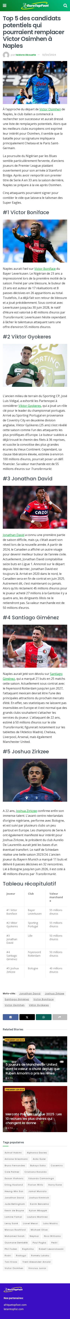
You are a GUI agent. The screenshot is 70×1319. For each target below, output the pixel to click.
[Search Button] (65, 5)
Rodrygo (21, 1255)
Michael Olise (39, 1229)
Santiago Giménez (17, 999)
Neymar (34, 1236)
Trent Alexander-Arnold (36, 1261)
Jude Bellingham (15, 1204)
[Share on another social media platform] (59, 1017)
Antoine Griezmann (16, 1159)
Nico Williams (52, 1236)
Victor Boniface (45, 269)
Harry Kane (55, 1184)
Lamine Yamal (13, 1216)
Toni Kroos (11, 1261)
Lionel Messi (30, 1223)
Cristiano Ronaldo (35, 1171)
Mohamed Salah (15, 1236)
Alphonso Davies (37, 1152)
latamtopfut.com (14, 1309)
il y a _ (11, 1078)
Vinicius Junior (37, 1268)
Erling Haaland (14, 1184)
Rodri (8, 1255)
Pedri (54, 1242)
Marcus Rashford (15, 1229)
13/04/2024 (49, 55)
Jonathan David (13, 535)
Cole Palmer (12, 1171)
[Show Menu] (4, 5)
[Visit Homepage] (35, 5)
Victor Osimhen (50, 109)
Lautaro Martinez (37, 1216)
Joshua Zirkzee (26, 811)
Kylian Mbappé (38, 1210)
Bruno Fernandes (15, 1165)
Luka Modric (50, 1223)
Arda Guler (39, 1159)
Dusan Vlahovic (14, 1178)
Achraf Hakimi (13, 1152)
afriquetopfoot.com (15, 1304)
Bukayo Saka (38, 1165)
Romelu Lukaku (40, 1255)
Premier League (15, 1039)
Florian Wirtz (35, 1184)
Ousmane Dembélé (16, 1242)
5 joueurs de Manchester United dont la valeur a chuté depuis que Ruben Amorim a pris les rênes (33, 1069)
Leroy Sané (11, 1223)
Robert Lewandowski (51, 1248)
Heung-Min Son (14, 1191)
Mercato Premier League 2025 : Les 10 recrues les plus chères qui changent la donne (34, 1118)
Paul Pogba (39, 1242)
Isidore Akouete (26, 55)
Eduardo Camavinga (41, 1178)
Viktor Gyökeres (39, 1005)
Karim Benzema (39, 1204)
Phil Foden (11, 1248)
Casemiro (57, 1165)
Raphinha (28, 1248)
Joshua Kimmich (39, 1197)
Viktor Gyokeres (29, 406)
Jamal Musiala (37, 1191)
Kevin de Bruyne (14, 1210)
